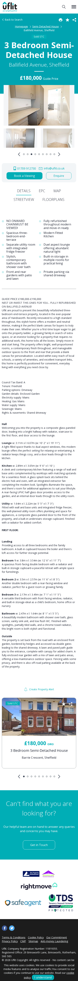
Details (23, 190)
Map (57, 190)
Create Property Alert (41, 689)
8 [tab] (50, 154)
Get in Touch (39, 845)
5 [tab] (39, 154)
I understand (43, 977)
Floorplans (53, 199)
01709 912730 (26, 169)
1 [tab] (24, 154)
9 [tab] (54, 154)
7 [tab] (47, 154)
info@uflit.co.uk (54, 168)
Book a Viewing (24, 176)
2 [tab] (27, 154)
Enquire (59, 176)
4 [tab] (35, 154)
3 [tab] (31, 154)
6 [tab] (43, 154)
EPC (42, 190)
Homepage (21, 26)
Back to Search (13, 19)
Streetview (24, 199)
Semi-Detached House (45, 26)
